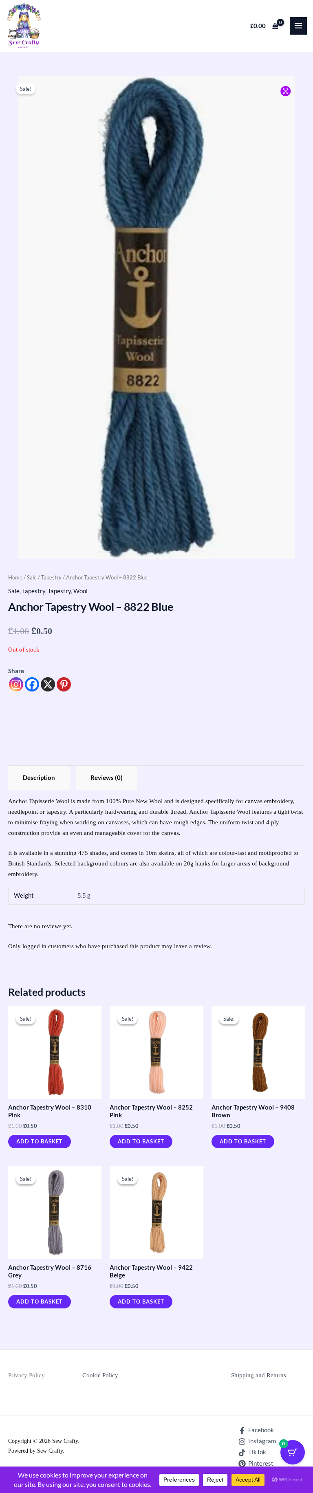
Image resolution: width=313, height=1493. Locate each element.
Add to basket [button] (39, 1141)
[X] (48, 684)
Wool (80, 591)
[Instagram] (16, 684)
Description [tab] (39, 777)
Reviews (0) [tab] (106, 777)
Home (15, 577)
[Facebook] (32, 684)
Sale (32, 577)
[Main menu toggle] (298, 25)
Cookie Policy (100, 1375)
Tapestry (51, 577)
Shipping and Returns (258, 1375)
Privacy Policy (26, 1375)
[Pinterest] (64, 684)
